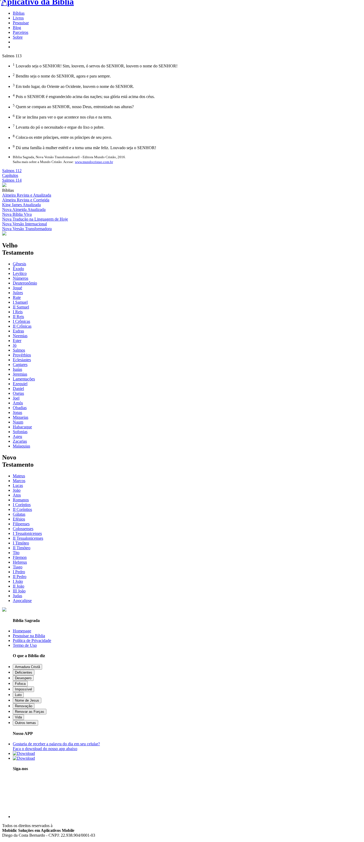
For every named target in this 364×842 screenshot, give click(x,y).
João (17, 490)
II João (18, 586)
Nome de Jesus (27, 700)
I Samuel (20, 302)
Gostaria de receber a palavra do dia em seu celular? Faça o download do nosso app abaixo (56, 746)
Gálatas (19, 514)
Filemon (20, 557)
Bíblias (19, 13)
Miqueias (20, 417)
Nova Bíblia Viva (17, 214)
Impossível (23, 689)
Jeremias (20, 374)
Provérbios (22, 355)
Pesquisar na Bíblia (29, 635)
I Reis (18, 312)
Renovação (23, 706)
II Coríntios (22, 509)
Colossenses (23, 528)
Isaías (17, 369)
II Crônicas (22, 326)
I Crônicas (21, 321)
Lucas (18, 485)
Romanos (21, 500)
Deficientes (23, 672)
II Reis (18, 316)
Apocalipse (22, 600)
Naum (18, 422)
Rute (17, 297)
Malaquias (21, 446)
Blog (17, 27)
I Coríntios (22, 504)
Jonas (17, 412)
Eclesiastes (22, 359)
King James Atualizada (21, 204)
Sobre (18, 37)
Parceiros (20, 32)
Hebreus (20, 562)
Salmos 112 (12, 170)
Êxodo (18, 268)
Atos (17, 495)
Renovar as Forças (29, 712)
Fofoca (20, 684)
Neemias (20, 335)
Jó (15, 345)
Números (20, 278)
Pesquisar (21, 23)
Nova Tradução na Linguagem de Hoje (35, 219)
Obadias (20, 407)
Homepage (22, 631)
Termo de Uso (25, 645)
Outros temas (25, 723)
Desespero (23, 678)
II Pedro (19, 576)
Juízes (18, 292)
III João (19, 591)
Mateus (19, 476)
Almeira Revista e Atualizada (26, 195)
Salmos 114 (12, 180)
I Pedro (19, 572)
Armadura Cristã (27, 667)
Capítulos (10, 175)
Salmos (19, 350)
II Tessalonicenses (28, 538)
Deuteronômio (25, 283)
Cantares (20, 364)
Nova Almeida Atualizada (24, 209)
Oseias (18, 393)
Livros (18, 18)
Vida (18, 717)
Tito (16, 552)
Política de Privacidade (32, 640)
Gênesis (19, 264)
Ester (17, 340)
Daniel (18, 388)
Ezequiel (20, 383)
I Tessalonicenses (27, 533)
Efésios (19, 519)
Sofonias (20, 431)
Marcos (19, 480)
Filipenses (21, 524)
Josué (17, 288)
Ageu (17, 436)
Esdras (18, 331)
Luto (18, 695)
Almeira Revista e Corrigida (25, 200)
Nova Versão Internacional (24, 224)
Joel (16, 398)
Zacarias (20, 441)
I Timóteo (21, 543)
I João (18, 581)
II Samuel (21, 307)
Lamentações (24, 379)
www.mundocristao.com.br (94, 162)
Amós (18, 403)
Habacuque (22, 427)
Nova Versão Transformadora (27, 228)
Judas (17, 595)
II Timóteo (21, 548)
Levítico (20, 273)
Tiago (17, 567)
